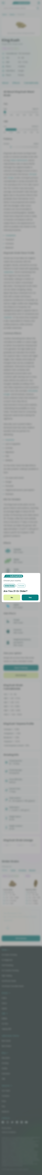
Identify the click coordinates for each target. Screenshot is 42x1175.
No (12, 597)
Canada (21, 586)
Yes (30, 597)
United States (9, 586)
